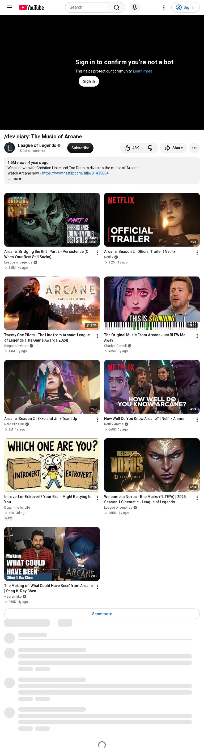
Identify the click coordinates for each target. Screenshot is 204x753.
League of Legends (37, 145)
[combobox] (88, 7)
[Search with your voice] (134, 7)
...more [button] (14, 178)
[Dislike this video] (150, 148)
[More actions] (194, 148)
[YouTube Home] (31, 7)
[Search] (116, 7)
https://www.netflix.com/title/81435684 (75, 173)
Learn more (142, 71)
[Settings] (164, 7)
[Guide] (9, 7)
